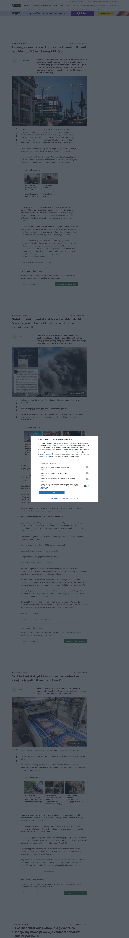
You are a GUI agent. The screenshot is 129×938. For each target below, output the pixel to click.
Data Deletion (54, 498)
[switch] (86, 467)
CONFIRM (52, 492)
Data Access (64, 498)
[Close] (95, 439)
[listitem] (64, 463)
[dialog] (64, 469)
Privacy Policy (74, 498)
